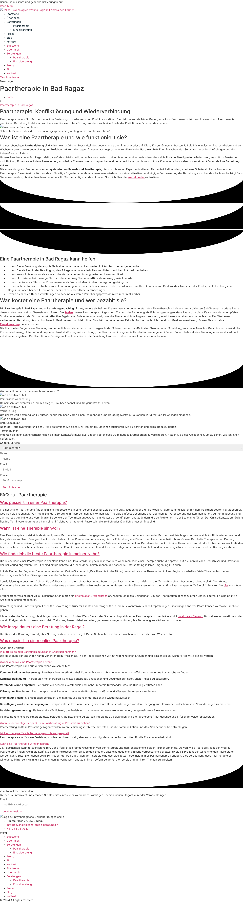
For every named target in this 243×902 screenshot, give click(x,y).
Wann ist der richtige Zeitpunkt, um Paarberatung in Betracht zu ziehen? (45, 723)
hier (226, 585)
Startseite (13, 14)
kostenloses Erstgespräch (91, 595)
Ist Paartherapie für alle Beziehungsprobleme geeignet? (34, 733)
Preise (10, 33)
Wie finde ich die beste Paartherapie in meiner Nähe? (50, 553)
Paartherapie (21, 25)
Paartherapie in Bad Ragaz (17, 105)
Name (3, 453)
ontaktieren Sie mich (190, 616)
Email (3, 464)
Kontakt (11, 41)
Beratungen (14, 21)
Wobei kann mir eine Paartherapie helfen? (26, 662)
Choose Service (10, 442)
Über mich (13, 17)
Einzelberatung (22, 29)
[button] (121, 502)
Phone (4, 475)
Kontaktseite (136, 177)
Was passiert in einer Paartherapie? (33, 502)
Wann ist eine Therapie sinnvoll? (30, 528)
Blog (9, 37)
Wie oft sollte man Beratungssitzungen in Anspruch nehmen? (38, 651)
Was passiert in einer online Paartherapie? (39, 640)
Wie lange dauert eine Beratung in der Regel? (42, 626)
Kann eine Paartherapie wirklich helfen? (24, 743)
